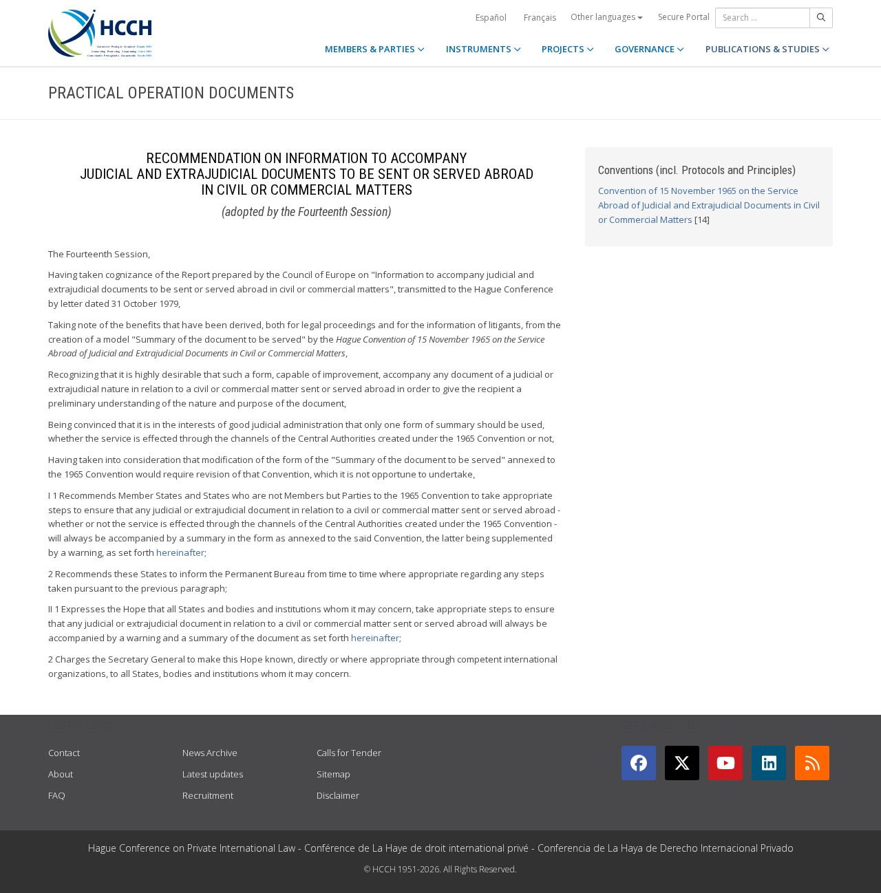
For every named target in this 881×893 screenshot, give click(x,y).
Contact (64, 752)
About (60, 774)
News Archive (209, 752)
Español (491, 17)
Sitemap (333, 774)
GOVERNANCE (646, 49)
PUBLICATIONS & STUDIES (763, 49)
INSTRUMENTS (479, 49)
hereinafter (180, 552)
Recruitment (207, 795)
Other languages (604, 17)
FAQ (56, 795)
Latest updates (212, 774)
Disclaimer (338, 795)
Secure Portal (684, 17)
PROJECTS (564, 49)
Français (540, 17)
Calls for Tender (349, 752)
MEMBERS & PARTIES (371, 49)
